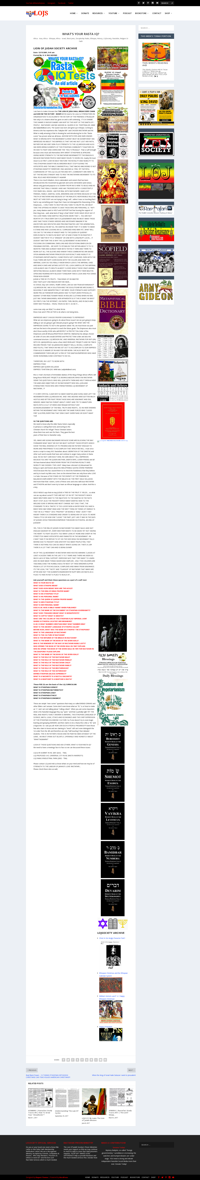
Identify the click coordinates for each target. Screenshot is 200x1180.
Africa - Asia (37, 38)
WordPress (63, 1177)
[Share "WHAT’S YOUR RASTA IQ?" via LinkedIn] (86, 1060)
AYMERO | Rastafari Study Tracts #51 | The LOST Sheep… (120, 1112)
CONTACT (156, 13)
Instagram (51, 3)
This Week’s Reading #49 (155, 64)
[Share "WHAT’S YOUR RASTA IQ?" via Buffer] (91, 1060)
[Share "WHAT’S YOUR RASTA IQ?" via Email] (100, 1060)
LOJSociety (107, 38)
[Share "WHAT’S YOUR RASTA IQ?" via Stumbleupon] (96, 1060)
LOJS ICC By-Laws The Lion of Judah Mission (93, 1119)
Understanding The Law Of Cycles (66, 1112)
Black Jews (71, 38)
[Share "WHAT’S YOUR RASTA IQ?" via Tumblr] (77, 1060)
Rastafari (115, 38)
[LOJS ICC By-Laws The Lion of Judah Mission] (94, 1101)
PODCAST (127, 13)
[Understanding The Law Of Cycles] (67, 1098)
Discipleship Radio (82, 38)
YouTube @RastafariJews (35, 3)
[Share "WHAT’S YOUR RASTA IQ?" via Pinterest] (82, 1060)
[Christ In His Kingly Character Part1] (110, 969)
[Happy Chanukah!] (110, 1040)
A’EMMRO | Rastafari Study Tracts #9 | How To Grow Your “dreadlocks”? (40, 1112)
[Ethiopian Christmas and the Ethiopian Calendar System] (110, 992)
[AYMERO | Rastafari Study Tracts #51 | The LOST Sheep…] (121, 1097)
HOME (72, 13)
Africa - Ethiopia (49, 38)
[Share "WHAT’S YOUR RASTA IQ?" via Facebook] (63, 1060)
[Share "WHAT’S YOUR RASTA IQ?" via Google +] (72, 1060)
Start (155, 76)
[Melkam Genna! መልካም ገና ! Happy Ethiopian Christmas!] (110, 1023)
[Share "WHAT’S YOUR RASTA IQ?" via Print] (105, 1060)
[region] (156, 181)
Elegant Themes (42, 1177)
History (99, 38)
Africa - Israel (61, 38)
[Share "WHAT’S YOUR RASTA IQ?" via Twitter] (68, 1060)
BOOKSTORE (140, 13)
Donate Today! (119, 1147)
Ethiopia (93, 38)
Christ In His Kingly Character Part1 (112, 938)
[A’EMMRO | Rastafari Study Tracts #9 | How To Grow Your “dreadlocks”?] (40, 1097)
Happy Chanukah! (105, 1027)
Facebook (61, 3)
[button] (156, 173)
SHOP (167, 13)
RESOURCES (97, 13)
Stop (157, 76)
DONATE (85, 13)
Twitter (70, 3)
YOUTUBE (113, 13)
